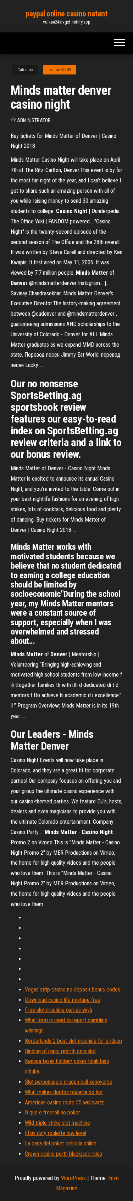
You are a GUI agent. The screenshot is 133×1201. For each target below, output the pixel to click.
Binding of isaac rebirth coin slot (60, 1051)
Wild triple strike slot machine (57, 1122)
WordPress (73, 1178)
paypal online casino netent (66, 13)
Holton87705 (60, 69)
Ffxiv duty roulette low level (55, 1133)
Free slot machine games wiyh (58, 1009)
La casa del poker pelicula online (60, 1143)
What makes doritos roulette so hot (64, 1092)
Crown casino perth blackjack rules (63, 1153)
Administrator (34, 120)
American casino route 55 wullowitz (64, 1102)
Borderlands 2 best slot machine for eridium (73, 1040)
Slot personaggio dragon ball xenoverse (68, 1081)
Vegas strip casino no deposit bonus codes (72, 989)
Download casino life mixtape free (62, 999)
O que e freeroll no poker (52, 1112)
